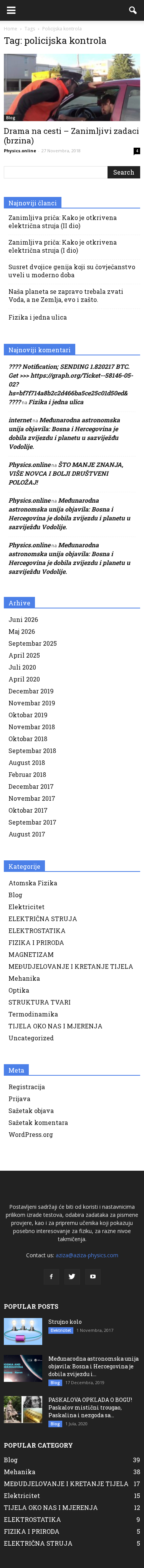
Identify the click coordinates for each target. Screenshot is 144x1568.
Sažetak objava (31, 1110)
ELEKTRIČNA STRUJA (42, 919)
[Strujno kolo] (23, 1331)
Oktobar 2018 (27, 739)
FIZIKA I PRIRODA (36, 942)
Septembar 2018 (32, 751)
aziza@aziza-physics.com (87, 1255)
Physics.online (20, 150)
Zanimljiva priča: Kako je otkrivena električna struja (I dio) (62, 246)
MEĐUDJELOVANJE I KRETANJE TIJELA (70, 966)
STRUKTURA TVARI (39, 1002)
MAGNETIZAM (31, 954)
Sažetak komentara (38, 1122)
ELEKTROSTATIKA (37, 930)
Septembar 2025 (32, 643)
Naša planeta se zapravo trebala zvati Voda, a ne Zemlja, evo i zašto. (65, 295)
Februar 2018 (27, 774)
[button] (133, 10)
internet (19, 420)
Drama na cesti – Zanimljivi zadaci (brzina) (71, 135)
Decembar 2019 (31, 691)
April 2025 (24, 655)
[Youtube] (93, 1277)
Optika (18, 990)
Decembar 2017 (31, 786)
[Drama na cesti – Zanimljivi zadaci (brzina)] (72, 87)
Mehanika (24, 978)
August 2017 (26, 834)
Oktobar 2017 (28, 810)
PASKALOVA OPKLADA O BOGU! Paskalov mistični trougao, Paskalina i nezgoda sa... (90, 1407)
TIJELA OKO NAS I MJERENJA (55, 1026)
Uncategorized (31, 1038)
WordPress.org (30, 1134)
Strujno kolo (65, 1321)
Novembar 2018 (31, 727)
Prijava (19, 1099)
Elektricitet (26, 907)
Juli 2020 (22, 667)
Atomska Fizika (32, 883)
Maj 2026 (21, 631)
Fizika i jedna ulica (37, 317)
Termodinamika (33, 1014)
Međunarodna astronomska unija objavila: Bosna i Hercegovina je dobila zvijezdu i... (93, 1366)
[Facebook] (51, 1277)
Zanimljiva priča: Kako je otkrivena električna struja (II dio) (62, 221)
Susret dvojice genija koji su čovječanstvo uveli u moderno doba (71, 271)
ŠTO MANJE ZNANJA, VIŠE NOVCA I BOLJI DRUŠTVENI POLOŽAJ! (65, 473)
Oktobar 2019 (28, 715)
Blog (10, 117)
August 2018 (26, 762)
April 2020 (24, 679)
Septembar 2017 (32, 822)
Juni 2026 (23, 619)
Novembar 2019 (31, 703)
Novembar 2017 (31, 798)
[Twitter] (72, 1277)
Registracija (26, 1087)
